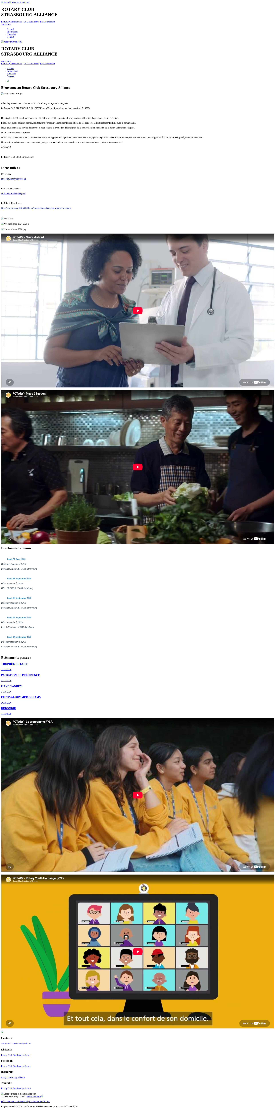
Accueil (10, 29)
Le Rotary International (11, 21)
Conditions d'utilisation (39, 1101)
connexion (6, 24)
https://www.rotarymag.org (13, 193)
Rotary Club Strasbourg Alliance (16, 1055)
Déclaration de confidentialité (14, 1101)
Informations (12, 31)
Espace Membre (47, 21)
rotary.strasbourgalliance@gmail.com (16, 1043)
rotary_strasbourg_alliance (13, 1077)
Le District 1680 (31, 21)
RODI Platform (34, 1096)
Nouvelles (11, 34)
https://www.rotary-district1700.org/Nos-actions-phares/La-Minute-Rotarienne (36, 208)
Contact (10, 37)
